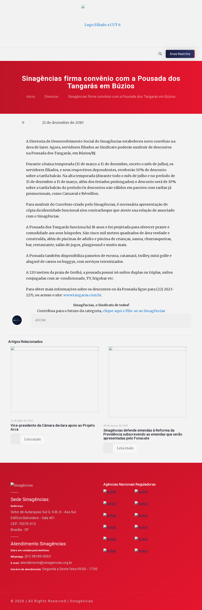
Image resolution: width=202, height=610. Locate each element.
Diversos (51, 96)
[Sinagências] (101, 25)
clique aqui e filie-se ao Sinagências (134, 311)
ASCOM (40, 320)
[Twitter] (156, 601)
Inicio (30, 96)
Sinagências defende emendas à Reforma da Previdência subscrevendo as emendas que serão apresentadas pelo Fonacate (142, 434)
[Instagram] (172, 601)
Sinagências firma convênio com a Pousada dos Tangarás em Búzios (122, 96)
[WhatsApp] (145, 601)
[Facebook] (150, 601)
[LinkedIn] (166, 601)
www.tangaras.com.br (82, 295)
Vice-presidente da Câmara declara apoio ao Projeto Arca (53, 427)
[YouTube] (161, 601)
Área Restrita (180, 54)
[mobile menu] (3, 54)
